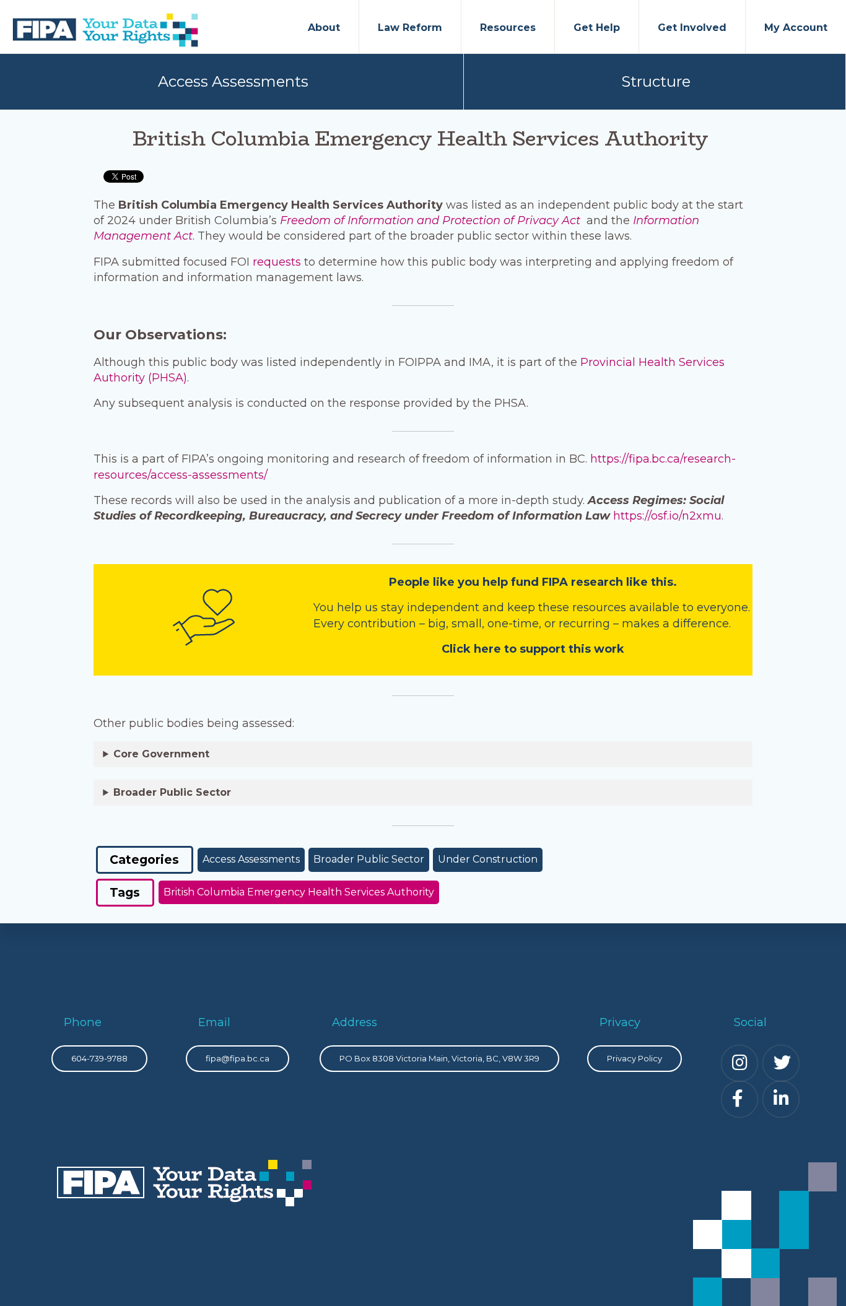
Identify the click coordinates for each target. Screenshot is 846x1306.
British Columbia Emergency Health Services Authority (299, 892)
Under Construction (488, 859)
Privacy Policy (634, 1058)
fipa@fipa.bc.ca (237, 1058)
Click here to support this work (533, 649)
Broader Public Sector (368, 859)
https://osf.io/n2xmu (667, 516)
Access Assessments (233, 81)
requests (278, 262)
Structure (656, 81)
